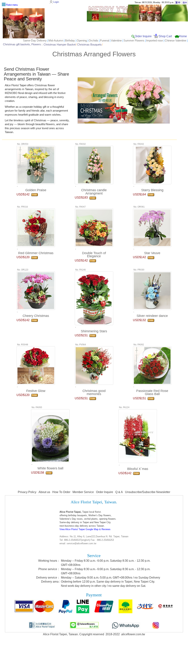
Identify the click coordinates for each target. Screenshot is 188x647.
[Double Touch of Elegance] (94, 227)
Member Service (83, 492)
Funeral (104, 40)
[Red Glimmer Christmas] (36, 227)
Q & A (119, 492)
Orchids (93, 40)
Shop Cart (165, 36)
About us (44, 492)
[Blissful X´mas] (137, 435)
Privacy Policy (27, 492)
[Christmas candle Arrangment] (94, 164)
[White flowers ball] (50, 435)
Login (56, 2)
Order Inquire (143, 36)
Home (183, 36)
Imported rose (154, 40)
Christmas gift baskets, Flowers (22, 44)
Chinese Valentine (175, 40)
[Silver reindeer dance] (152, 290)
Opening (82, 40)
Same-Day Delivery (35, 40)
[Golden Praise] (36, 164)
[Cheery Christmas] (36, 290)
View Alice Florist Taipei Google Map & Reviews (85, 529)
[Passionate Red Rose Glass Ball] (152, 365)
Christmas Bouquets (89, 44)
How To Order (61, 492)
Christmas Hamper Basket (60, 44)
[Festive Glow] (36, 365)
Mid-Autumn (55, 40)
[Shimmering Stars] (94, 298)
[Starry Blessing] (152, 164)
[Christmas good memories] (94, 365)
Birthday (70, 40)
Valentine (116, 40)
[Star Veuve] (152, 227)
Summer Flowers (134, 40)
